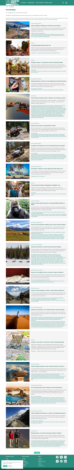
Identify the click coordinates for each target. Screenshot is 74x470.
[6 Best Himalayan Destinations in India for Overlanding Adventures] (17, 417)
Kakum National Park (59, 71)
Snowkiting (44, 115)
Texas (32, 137)
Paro (61, 376)
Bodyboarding (62, 105)
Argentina (46, 134)
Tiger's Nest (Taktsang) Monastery (55, 378)
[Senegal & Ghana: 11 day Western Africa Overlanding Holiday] (17, 66)
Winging (37, 117)
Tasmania (54, 158)
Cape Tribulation (52, 155)
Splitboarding (60, 115)
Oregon (36, 136)
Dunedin (60, 34)
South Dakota (63, 136)
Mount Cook (41, 35)
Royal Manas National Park (55, 377)
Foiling (57, 107)
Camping (32, 33)
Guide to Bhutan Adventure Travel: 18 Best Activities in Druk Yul (47, 366)
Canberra (47, 155)
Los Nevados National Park (53, 399)
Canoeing (47, 106)
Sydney (51, 158)
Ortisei (63, 236)
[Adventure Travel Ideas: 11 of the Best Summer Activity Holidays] (17, 317)
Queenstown (57, 35)
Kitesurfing (53, 254)
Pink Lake (33, 72)
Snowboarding (39, 115)
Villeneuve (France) (50, 282)
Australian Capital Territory (52, 154)
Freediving (61, 107)
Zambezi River (63, 215)
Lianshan (53, 300)
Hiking (35, 212)
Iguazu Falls (36, 399)
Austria (57, 321)
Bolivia (57, 397)
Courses (46, 2)
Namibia (32, 215)
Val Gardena (61, 238)
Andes (35, 257)
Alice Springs (33, 154)
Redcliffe (33, 158)
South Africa (46, 215)
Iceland (49, 235)
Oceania (49, 157)
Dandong (37, 300)
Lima (62, 235)
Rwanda (35, 215)
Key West (43, 135)
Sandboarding (57, 113)
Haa (49, 376)
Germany (44, 323)
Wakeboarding (52, 116)
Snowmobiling (49, 115)
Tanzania (50, 215)
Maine (51, 135)
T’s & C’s (40, 464)
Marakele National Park (49, 236)
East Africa (54, 258)
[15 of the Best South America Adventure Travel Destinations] (17, 394)
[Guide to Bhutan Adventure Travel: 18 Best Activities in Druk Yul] (17, 372)
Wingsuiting (41, 117)
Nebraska (57, 135)
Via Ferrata (47, 116)
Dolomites (40, 235)
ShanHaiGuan (57, 300)
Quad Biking (33, 113)
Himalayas (49, 300)
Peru (36, 237)
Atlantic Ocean (52, 257)
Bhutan (34, 376)
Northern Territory (44, 157)
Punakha (48, 377)
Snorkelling (33, 115)
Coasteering (33, 107)
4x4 (31, 105)
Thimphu (36, 378)
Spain (55, 263)
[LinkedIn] (65, 461)
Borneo (38, 258)
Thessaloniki (38, 238)
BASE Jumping (54, 105)
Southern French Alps (42, 282)
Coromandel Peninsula (54, 34)
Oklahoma (33, 136)
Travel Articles (38, 23)
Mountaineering (60, 298)
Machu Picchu (41, 236)
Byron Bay (40, 155)
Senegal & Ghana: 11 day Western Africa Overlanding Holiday (47, 62)
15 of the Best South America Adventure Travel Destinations (46, 387)
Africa (35, 71)
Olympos (59, 236)
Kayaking (43, 212)
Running (50, 113)
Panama (39, 136)
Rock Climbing (45, 113)
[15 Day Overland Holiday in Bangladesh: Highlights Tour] (17, 189)
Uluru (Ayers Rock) (60, 158)
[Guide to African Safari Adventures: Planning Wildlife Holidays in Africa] (17, 209)
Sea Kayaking (38, 114)
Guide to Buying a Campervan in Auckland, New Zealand (45, 25)
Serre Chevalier (34, 282)
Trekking (40, 116)
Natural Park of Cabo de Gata (56, 324)
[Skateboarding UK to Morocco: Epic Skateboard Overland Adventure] (17, 84)
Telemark (36, 116)
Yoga (41, 233)
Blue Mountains (61, 154)
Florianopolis (40, 323)
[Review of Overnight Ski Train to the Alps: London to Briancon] (17, 276)
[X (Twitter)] (61, 457)
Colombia (33, 135)
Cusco (36, 235)
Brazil (38, 322)
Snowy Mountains (38, 158)
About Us (40, 460)
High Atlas (55, 323)
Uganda (53, 215)
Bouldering (33, 106)
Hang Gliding (52, 441)
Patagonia (43, 136)
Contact (39, 462)
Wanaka (43, 36)
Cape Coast (39, 71)
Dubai (51, 258)
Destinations (31, 2)
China (34, 300)
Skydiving (56, 114)
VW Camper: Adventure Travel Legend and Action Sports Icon (47, 168)
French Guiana (55, 398)
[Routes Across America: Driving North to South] (17, 130)
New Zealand (46, 35)
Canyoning (51, 106)
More (50, 2)
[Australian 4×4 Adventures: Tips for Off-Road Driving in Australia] (17, 151)
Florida (36, 135)
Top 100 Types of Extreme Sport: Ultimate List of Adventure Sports (48, 98)
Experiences (24, 461)
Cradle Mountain (59, 155)
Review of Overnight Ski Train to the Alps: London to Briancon (47, 272)
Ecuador (50, 398)
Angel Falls (49, 397)
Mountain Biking (46, 232)
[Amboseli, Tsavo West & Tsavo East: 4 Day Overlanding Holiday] (17, 345)
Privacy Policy (41, 465)
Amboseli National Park (41, 351)
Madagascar (47, 214)
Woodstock (41, 159)
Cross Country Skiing (40, 107)
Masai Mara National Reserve (55, 214)
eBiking (54, 107)
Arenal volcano (37, 234)
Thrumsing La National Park (44, 378)
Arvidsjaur (47, 234)
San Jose (43, 237)
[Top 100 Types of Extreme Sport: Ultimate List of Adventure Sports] (17, 107)
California (54, 134)
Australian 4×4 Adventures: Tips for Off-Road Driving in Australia (48, 145)
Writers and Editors (42, 461)
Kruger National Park (41, 214)
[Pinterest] (61, 461)
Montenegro (44, 324)
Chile (64, 134)
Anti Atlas (38, 257)
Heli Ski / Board (58, 441)
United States (36, 137)
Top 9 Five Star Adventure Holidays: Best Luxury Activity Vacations (48, 224)
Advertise (40, 458)
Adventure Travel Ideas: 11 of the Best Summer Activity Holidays (47, 309)
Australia (38, 154)
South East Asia (45, 263)
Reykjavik (39, 237)
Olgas (52, 157)
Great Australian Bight (52, 156)
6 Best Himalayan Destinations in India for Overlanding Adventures (48, 413)
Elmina (45, 71)
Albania (35, 321)
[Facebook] (57, 457)
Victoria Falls (58, 215)
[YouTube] (57, 461)
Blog (37, 2)
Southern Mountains (46, 158)
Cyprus (53, 322)
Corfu (45, 322)
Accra (32, 71)
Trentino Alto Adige (55, 238)
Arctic (42, 257)
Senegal (36, 72)
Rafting (37, 113)
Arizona (49, 134)
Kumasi (64, 71)
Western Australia (34, 159)
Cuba (51, 322)
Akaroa (32, 34)
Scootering (63, 113)
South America (57, 136)
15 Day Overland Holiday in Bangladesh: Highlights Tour (45, 185)
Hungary (58, 323)
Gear (34, 166)
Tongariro (40, 36)
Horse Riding (39, 212)
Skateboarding (39, 88)
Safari (60, 212)
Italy (52, 235)
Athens (50, 234)
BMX (58, 105)
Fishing (37, 254)
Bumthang (38, 376)
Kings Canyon (59, 156)
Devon (59, 322)
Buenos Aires (54, 234)
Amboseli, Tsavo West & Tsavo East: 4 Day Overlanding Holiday (47, 342)
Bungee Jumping (39, 106)
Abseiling (34, 105)
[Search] (63, 2)
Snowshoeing (54, 115)
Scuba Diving (33, 114)
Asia (48, 257)
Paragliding (46, 318)
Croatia (47, 322)
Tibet (34, 301)
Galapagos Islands (61, 398)
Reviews (34, 270)
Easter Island (45, 398)
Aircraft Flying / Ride (48, 105)
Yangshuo (37, 301)
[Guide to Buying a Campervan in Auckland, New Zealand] (17, 30)
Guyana (32, 399)
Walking (56, 116)
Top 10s (34, 222)
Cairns (43, 155)
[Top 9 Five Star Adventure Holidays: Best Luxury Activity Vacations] (17, 230)
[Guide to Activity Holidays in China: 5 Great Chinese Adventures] (17, 295)
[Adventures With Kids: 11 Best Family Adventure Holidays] (17, 254)
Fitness (46, 441)
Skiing (53, 114)
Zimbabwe (36, 216)
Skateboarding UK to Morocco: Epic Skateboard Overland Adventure (48, 81)
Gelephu (46, 376)
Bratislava (35, 322)
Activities (23, 2)
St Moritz (58, 237)
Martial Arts (48, 298)
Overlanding (42, 33)
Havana (51, 323)
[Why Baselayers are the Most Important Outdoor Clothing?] (17, 438)
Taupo (32, 36)
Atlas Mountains (59, 257)
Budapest (41, 322)
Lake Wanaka (36, 35)
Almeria (38, 321)
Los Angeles (47, 135)
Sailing (53, 113)
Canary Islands (43, 258)
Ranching (41, 113)
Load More (37, 452)
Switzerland (33, 238)
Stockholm (62, 237)
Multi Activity (37, 33)
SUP (63, 115)
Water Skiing (61, 116)
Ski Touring (50, 114)
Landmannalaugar (57, 235)
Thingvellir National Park (46, 238)
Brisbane (33, 155)
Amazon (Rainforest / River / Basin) (37, 134)
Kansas (39, 135)
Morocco (49, 324)
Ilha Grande (41, 399)
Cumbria (47, 258)
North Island (51, 35)
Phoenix (47, 136)
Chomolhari (42, 376)
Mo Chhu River (57, 376)
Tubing (43, 116)
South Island (62, 35)
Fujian (40, 300)
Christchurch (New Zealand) (43, 34)
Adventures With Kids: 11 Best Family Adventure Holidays (46, 246)
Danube (56, 322)
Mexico (53, 135)
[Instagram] (65, 457)
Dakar (42, 71)
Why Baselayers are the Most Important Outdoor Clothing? (46, 433)
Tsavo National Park (60, 351)
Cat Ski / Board (56, 106)
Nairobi (55, 351)
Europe (43, 235)
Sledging (60, 114)
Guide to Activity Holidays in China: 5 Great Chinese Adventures (47, 290)
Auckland (36, 34)
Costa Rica (33, 235)
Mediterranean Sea (38, 324)
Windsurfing (33, 117)
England (58, 258)
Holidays (41, 2)
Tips (34, 23)
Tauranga (35, 36)
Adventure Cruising (40, 105)
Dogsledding (50, 107)
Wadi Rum (41, 264)
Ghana (48, 71)
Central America (59, 134)
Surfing (32, 116)
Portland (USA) (52, 136)
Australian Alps (44, 154)
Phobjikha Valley (36, 377)
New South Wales (36, 157)
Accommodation (25, 462)
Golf (49, 441)
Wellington (47, 36)
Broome (36, 155)
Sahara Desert (40, 215)
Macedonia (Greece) (35, 236)
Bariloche (64, 257)
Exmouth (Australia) (35, 156)
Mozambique (64, 214)
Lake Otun (46, 399)
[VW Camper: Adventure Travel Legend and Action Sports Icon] (17, 171)
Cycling (46, 107)
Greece (46, 235)
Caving (60, 106)
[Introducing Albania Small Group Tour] (17, 48)
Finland (35, 323)
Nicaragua (56, 236)
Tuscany (61, 263)
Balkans (60, 321)
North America (62, 135)
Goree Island (52, 71)
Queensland (63, 157)
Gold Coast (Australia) (43, 156)
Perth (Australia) (57, 157)
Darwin (64, 155)
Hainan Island (44, 300)
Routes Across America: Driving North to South (43, 125)
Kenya (35, 214)
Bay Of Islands (34, 258)
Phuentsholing (43, 377)
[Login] (66, 2)
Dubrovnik (63, 322)
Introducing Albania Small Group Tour (41, 45)
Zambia (32, 216)
